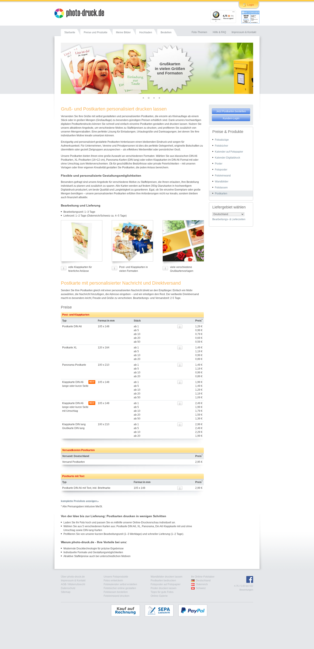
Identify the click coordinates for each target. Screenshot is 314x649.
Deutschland (203, 580)
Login (250, 4)
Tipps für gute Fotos (162, 592)
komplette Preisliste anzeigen (79, 501)
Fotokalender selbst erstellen (120, 584)
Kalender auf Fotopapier (229, 151)
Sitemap (65, 592)
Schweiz (201, 588)
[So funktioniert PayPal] (194, 610)
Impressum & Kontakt (73, 580)
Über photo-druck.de (73, 576)
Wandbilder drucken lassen (166, 576)
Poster (218, 163)
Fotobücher (221, 145)
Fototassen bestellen (116, 592)
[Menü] (233, 12)
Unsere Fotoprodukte (116, 576)
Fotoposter (221, 169)
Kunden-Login (231, 118)
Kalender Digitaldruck (227, 157)
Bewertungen (246, 589)
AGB (63, 584)
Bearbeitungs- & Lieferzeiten (228, 219)
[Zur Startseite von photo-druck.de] (81, 14)
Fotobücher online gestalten (120, 588)
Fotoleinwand (223, 175)
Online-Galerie (159, 595)
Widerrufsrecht (76, 584)
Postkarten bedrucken (163, 580)
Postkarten (221, 193)
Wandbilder (221, 181)
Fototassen (221, 187)
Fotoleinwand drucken (116, 595)
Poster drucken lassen (163, 588)
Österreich (202, 584)
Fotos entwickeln (113, 580)
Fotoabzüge (222, 139)
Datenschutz (68, 588)
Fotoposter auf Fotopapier (165, 584)
